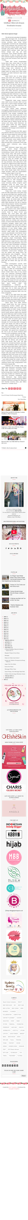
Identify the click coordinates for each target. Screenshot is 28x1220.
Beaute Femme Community (9, 1002)
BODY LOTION (6, 1008)
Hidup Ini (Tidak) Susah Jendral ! (12, 658)
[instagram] (18, 548)
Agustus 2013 (9, 640)
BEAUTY (20, 1002)
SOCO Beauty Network (13, 1049)
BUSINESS (5, 1011)
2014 (5, 637)
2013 (5, 638)
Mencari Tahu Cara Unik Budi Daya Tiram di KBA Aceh (13, 442)
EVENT (12, 1021)
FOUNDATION (20, 1024)
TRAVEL (5, 1055)
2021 (5, 624)
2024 (5, 618)
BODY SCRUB (15, 1008)
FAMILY (18, 1021)
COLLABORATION (7, 1014)
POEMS (5, 1043)
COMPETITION (17, 1014)
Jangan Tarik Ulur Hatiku (10, 664)
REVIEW (18, 1043)
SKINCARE (21, 1046)
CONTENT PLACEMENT (9, 1018)
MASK (4, 1037)
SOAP (4, 1049)
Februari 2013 (9, 676)
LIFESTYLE (15, 1030)
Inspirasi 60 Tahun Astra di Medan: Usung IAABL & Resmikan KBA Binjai (12, 427)
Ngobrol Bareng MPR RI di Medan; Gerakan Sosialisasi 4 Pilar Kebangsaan (13, 412)
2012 (5, 679)
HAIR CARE (14, 1027)
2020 (5, 626)
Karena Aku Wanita (9, 666)
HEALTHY (21, 1027)
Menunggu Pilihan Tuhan (10, 669)
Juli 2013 (7, 642)
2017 (5, 631)
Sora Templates (13, 1087)
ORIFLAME (5, 1040)
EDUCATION (6, 1021)
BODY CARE (21, 1005)
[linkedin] (15, 548)
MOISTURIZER (11, 1037)
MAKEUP (22, 1033)
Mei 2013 (7, 646)
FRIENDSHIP (6, 1027)
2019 (5, 627)
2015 (5, 635)
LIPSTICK (5, 1033)
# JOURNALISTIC (15, 20)
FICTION (5, 1024)
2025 (5, 616)
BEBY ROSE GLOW (7, 1005)
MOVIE (18, 1037)
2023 (5, 620)
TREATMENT (12, 1055)
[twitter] (8, 548)
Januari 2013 (8, 677)
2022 (5, 622)
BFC (15, 1005)
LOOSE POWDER (14, 1033)
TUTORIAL (20, 1055)
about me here (18, 510)
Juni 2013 (7, 644)
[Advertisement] (14, 1155)
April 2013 (8, 647)
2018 (5, 629)
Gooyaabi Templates (14, 1089)
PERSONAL (18, 1040)
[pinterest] (20, 548)
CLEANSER (13, 1011)
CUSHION (19, 1018)
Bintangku (7, 655)
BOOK (22, 1008)
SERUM (5, 1046)
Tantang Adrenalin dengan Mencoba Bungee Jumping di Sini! (17, 593)
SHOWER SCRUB (13, 1046)
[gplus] (12, 548)
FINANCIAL (12, 1024)
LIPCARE (22, 1030)
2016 (5, 633)
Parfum (12, 1040)
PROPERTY (11, 1043)
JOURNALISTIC (6, 1030)
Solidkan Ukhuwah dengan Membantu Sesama (15, 674)
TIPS (20, 1052)
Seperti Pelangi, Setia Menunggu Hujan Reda (15, 671)
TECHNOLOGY (13, 1052)
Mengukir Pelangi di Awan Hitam (12, 653)
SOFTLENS (5, 1052)
